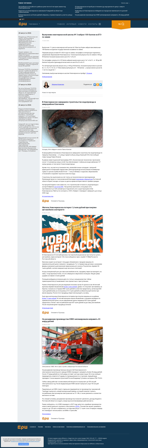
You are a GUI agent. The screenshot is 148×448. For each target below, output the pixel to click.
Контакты (48, 426)
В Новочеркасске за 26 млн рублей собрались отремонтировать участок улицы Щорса (45, 15)
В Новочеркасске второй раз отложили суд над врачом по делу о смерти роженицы (99, 7)
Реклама (40, 426)
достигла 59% (58, 187)
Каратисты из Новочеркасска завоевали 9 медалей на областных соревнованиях (40, 11)
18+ (119, 24)
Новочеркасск (33, 24)
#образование (47, 77)
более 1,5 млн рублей (49, 298)
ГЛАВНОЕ (61, 24)
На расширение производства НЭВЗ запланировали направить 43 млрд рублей (102, 15)
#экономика (46, 414)
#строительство (47, 196)
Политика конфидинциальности (75, 426)
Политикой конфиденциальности (33, 441)
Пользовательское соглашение (96, 426)
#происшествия (47, 308)
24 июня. (89, 73)
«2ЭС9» (77, 406)
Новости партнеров (58, 426)
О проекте (33, 426)
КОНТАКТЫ (92, 24)
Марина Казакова (58, 84)
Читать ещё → (125, 3)
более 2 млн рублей (70, 287)
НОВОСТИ (82, 24)
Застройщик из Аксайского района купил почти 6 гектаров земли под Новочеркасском (42, 7)
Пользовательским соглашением (17, 441)
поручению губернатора (84, 179)
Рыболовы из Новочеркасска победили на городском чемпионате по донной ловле (101, 11)
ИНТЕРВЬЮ (71, 24)
